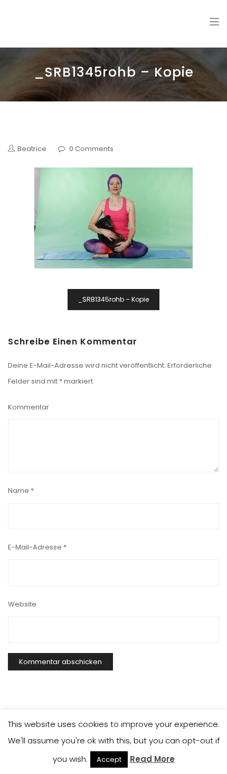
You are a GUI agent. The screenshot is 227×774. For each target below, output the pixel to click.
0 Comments (91, 149)
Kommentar (28, 407)
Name (21, 491)
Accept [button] (109, 759)
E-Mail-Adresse (37, 547)
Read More (152, 758)
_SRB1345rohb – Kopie (113, 299)
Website (22, 604)
